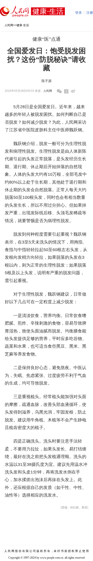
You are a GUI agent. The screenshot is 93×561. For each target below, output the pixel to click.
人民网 (9, 25)
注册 (89, 13)
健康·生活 (22, 25)
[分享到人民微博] (66, 91)
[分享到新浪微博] (73, 91)
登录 (78, 13)
